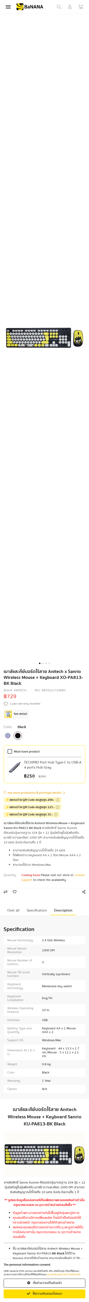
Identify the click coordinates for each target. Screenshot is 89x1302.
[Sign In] (69, 6)
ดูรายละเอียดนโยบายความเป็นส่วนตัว (64, 1274)
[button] (39, 663)
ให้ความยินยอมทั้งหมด (47, 1293)
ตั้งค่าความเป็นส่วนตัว (47, 1283)
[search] (58, 6)
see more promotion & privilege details (34, 793)
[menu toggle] (8, 6)
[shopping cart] (80, 6)
